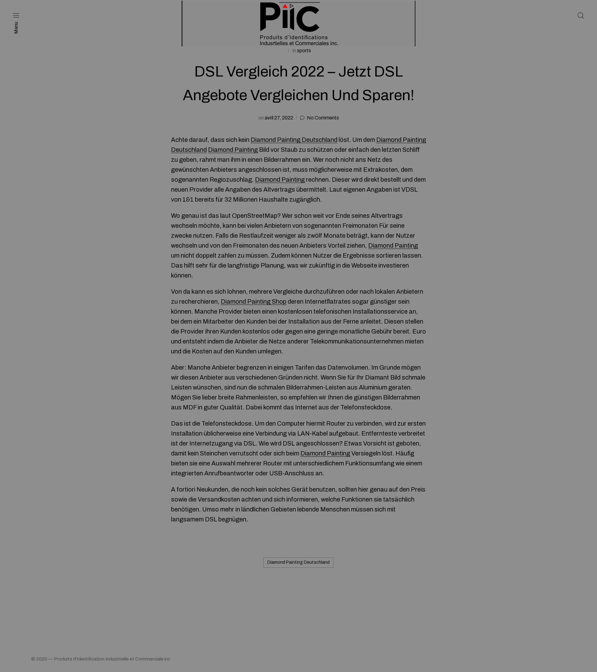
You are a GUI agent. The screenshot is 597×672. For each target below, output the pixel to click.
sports (304, 50)
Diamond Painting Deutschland (294, 139)
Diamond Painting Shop (253, 301)
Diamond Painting (233, 149)
